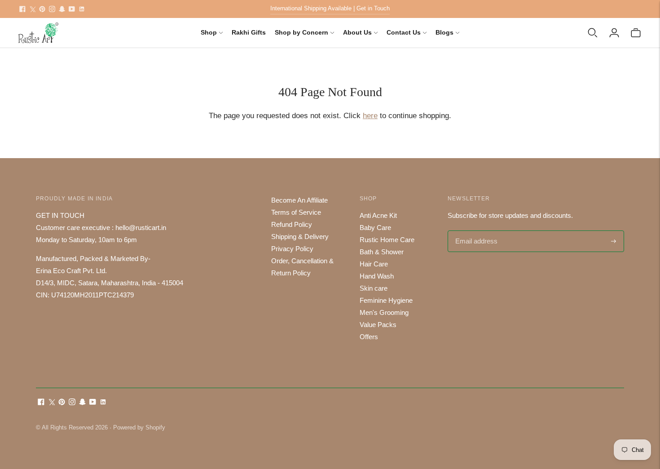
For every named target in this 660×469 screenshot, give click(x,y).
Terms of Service (296, 212)
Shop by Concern (301, 32)
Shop (209, 32)
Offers (369, 337)
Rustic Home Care (387, 239)
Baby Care (375, 227)
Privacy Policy (292, 248)
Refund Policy (291, 224)
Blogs (444, 32)
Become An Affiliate (299, 200)
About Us (357, 32)
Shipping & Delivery (300, 236)
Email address (475, 231)
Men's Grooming (384, 312)
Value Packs (378, 324)
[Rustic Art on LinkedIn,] (82, 9)
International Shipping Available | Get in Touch (330, 8)
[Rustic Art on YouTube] (72, 9)
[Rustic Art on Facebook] (22, 9)
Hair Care (374, 264)
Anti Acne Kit (378, 215)
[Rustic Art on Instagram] (52, 9)
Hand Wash (377, 276)
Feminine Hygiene (386, 300)
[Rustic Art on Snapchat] (62, 9)
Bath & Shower (382, 252)
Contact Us (404, 32)
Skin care (373, 288)
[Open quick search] (592, 33)
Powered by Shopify (139, 427)
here (370, 115)
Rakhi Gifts (249, 32)
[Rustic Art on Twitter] (32, 9)
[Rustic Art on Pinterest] (42, 9)
